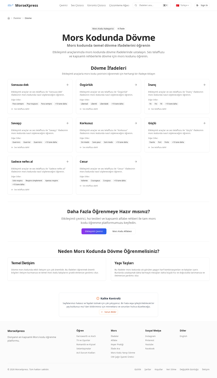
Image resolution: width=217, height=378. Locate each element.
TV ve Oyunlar (83, 340)
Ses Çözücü (77, 5)
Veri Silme (171, 369)
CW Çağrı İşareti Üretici (122, 356)
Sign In (204, 5)
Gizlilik (137, 369)
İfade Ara (115, 348)
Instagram (150, 336)
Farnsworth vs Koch (86, 336)
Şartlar (148, 369)
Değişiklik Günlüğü (189, 369)
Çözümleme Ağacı (119, 5)
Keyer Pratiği (117, 344)
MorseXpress (26, 5)
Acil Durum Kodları (85, 352)
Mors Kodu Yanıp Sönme (123, 352)
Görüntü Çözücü (96, 5)
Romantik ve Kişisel (86, 344)
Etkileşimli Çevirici (94, 231)
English (183, 336)
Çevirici (63, 5)
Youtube (149, 344)
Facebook (149, 348)
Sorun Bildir (110, 311)
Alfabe (114, 340)
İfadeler (17, 18)
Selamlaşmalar (83, 348)
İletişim (205, 369)
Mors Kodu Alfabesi (122, 231)
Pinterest (149, 340)
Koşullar (159, 369)
